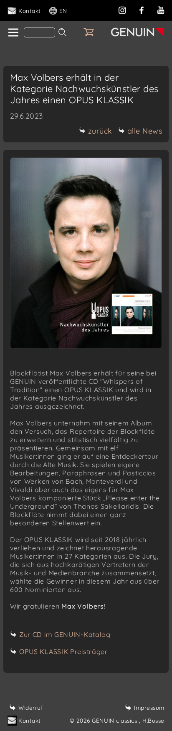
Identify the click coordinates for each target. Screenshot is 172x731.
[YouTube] (161, 9)
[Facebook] (141, 9)
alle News (144, 131)
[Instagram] (122, 9)
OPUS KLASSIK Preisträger (63, 651)
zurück (100, 131)
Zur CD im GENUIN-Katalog (65, 634)
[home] (13, 33)
